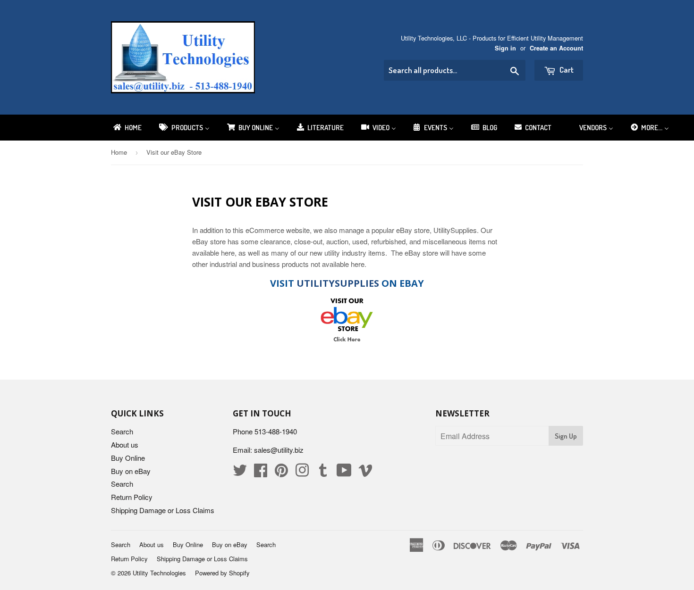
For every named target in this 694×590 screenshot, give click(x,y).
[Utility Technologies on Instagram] (302, 473)
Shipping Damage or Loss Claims (162, 510)
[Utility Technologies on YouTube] (344, 473)
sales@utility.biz (279, 450)
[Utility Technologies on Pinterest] (281, 473)
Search (122, 431)
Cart (566, 70)
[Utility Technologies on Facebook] (261, 473)
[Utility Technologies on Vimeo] (365, 473)
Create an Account (556, 48)
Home (119, 152)
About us (124, 444)
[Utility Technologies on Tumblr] (323, 473)
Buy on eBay (131, 471)
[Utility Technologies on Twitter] (240, 473)
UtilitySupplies (337, 283)
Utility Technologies (159, 572)
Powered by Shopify (222, 572)
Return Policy (131, 497)
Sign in (505, 48)
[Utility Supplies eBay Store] (347, 319)
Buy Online (128, 458)
